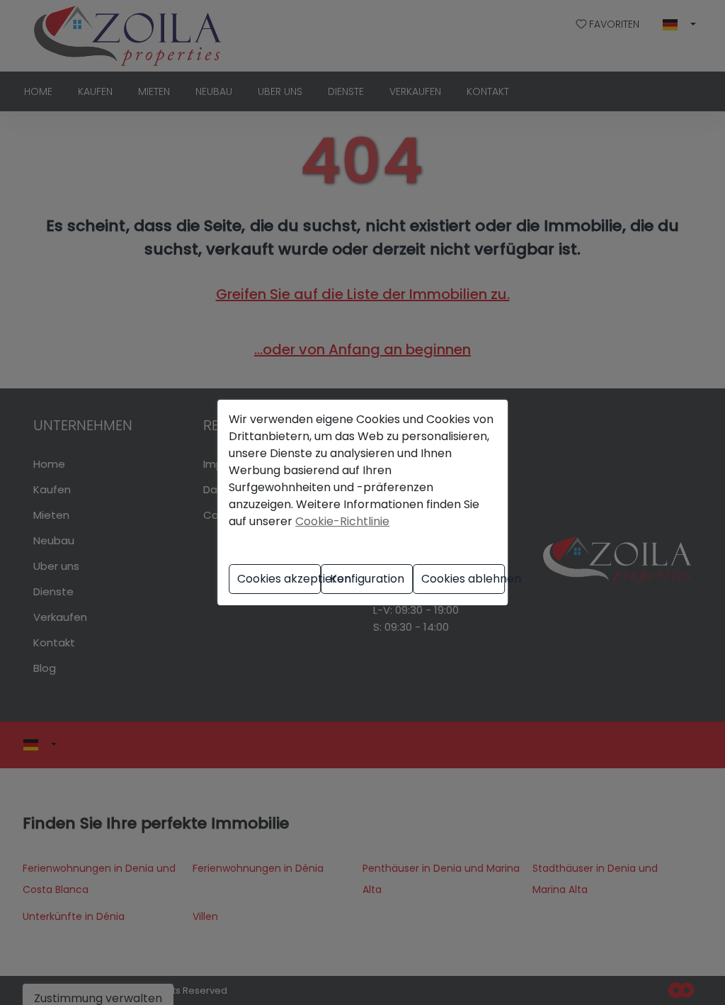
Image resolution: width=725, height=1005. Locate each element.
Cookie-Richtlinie (342, 521)
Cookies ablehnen (463, 579)
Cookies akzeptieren (279, 579)
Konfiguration (367, 579)
